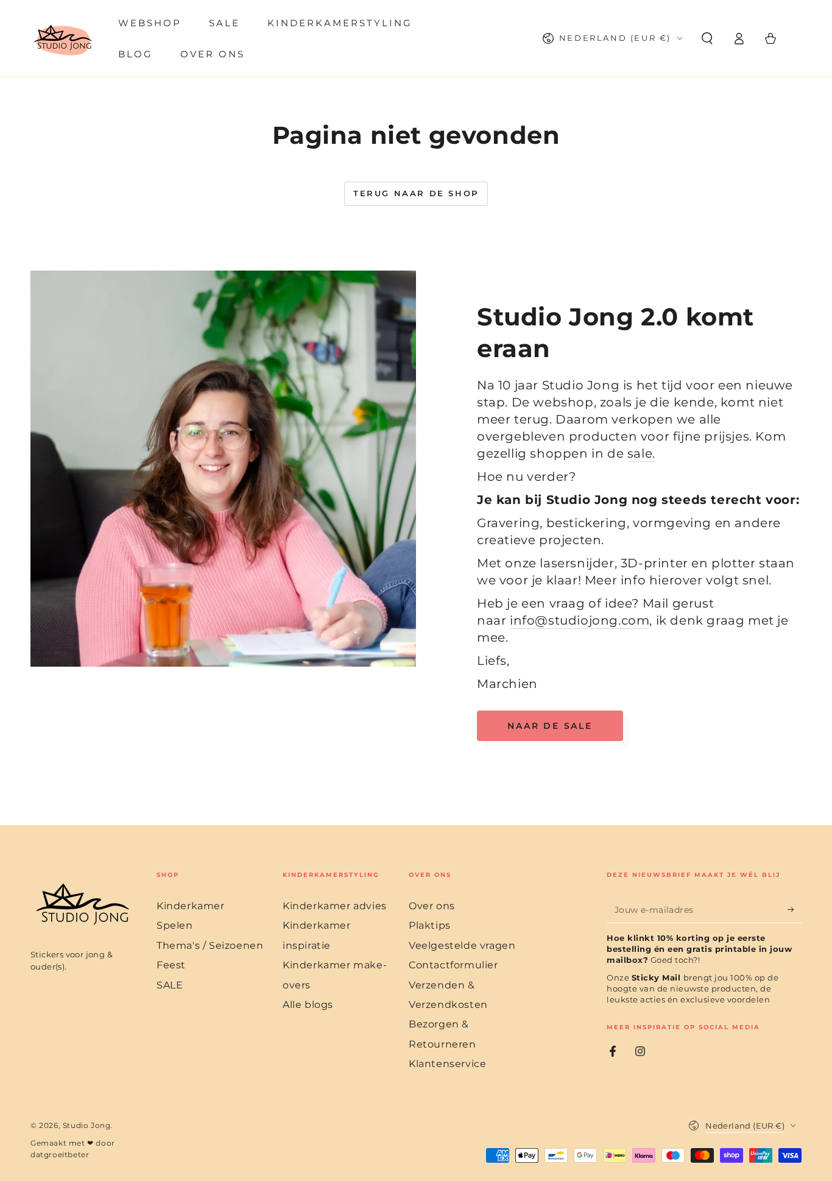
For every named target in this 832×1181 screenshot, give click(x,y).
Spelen (175, 925)
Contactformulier (453, 965)
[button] (707, 38)
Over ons (432, 906)
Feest (171, 965)
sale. (641, 453)
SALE (170, 985)
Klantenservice (447, 1063)
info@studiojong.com (579, 620)
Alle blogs (308, 1004)
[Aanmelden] (795, 909)
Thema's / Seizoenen (210, 945)
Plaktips (430, 925)
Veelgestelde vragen (462, 945)
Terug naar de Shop (416, 193)
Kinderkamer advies (335, 906)
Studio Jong (87, 1125)
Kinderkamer (191, 906)
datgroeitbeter (59, 1154)
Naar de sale (550, 725)
